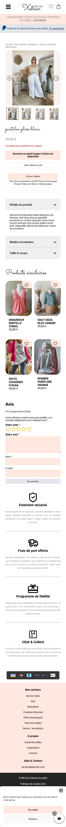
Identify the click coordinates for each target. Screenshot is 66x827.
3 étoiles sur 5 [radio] (18, 429)
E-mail (9, 468)
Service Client (33, 696)
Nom (8, 456)
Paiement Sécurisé (33, 712)
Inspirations (33, 747)
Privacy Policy (20, 184)
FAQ (33, 701)
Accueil (9, 44)
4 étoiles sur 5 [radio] (23, 429)
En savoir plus (56, 28)
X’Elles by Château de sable (33, 778)
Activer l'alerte (33, 176)
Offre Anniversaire (33, 717)
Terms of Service (39, 184)
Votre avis (12, 434)
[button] (61, 790)
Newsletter (33, 706)
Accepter (33, 809)
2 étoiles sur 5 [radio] (13, 429)
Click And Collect (33, 723)
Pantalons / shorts (37, 44)
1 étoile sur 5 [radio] (7, 429)
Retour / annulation (33, 728)
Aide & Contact (33, 760)
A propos (33, 736)
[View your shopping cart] (59, 7)
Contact (33, 753)
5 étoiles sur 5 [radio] (28, 429)
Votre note (12, 425)
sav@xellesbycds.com (33, 767)
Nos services (33, 689)
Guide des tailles (33, 742)
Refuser (33, 819)
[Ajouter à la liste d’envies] (26, 285)
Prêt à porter (20, 44)
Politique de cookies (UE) (33, 784)
